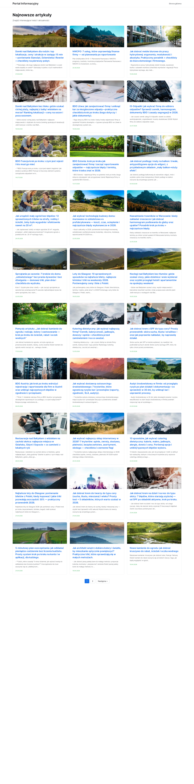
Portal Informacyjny (26, 3)
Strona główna (175, 3)
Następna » (103, 581)
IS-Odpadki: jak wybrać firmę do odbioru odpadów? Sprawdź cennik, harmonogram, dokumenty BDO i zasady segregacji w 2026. (154, 109)
